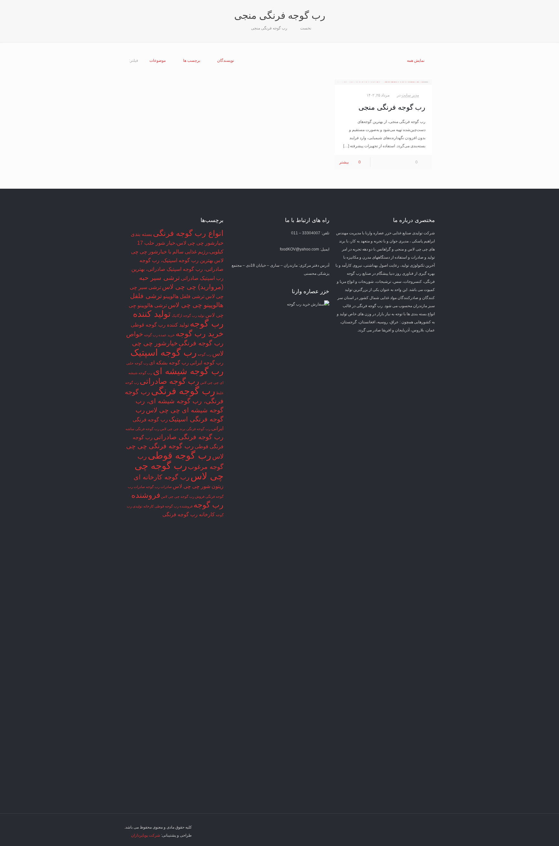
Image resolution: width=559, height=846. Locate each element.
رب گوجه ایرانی (207, 362)
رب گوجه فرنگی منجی (269, 28)
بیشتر (344, 162)
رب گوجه (204, 354)
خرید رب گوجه (200, 333)
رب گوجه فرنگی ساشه (142, 429)
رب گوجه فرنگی (183, 390)
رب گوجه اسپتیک (163, 352)
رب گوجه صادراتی (169, 381)
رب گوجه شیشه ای (188, 371)
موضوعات (157, 60)
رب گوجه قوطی (179, 455)
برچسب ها (191, 60)
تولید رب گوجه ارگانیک (188, 315)
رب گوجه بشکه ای (169, 362)
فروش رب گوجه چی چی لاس (182, 496)
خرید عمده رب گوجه (159, 335)
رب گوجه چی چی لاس (179, 470)
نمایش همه (415, 60)
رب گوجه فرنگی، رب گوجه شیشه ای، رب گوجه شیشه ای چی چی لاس (174, 401)
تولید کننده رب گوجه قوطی (160, 325)
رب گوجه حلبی (137, 363)
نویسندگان (225, 60)
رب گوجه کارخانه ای (162, 477)
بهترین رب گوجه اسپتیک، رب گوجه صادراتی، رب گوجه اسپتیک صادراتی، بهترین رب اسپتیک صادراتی (177, 269)
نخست (305, 28)
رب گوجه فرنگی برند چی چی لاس (185, 429)
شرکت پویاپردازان (145, 835)
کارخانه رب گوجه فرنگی (188, 514)
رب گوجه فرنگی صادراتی (189, 436)
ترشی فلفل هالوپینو (183, 296)
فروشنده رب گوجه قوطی (173, 506)
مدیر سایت (410, 95)
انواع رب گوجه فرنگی (188, 233)
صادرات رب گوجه (159, 487)
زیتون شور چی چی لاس (198, 486)
